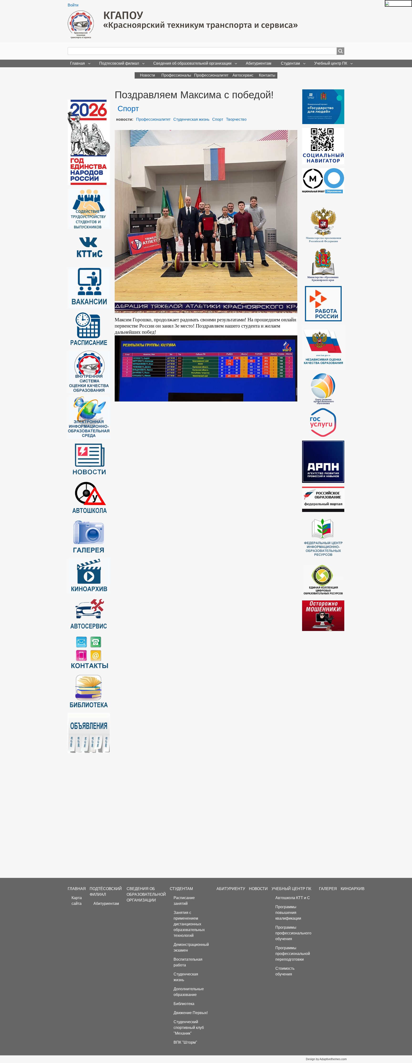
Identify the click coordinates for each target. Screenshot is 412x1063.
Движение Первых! (191, 1013)
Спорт (217, 119)
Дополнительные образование (189, 992)
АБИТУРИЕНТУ (230, 889)
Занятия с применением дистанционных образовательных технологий (189, 924)
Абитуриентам (258, 63)
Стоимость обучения (284, 971)
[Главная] (184, 24)
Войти (73, 5)
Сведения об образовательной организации (192, 63)
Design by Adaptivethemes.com (326, 1059)
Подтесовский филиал (119, 63)
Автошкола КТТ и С (292, 898)
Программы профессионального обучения (293, 933)
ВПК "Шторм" (185, 1042)
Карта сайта (77, 901)
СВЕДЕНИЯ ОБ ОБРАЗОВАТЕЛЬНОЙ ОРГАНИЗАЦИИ (146, 894)
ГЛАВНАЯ (77, 889)
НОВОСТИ (258, 889)
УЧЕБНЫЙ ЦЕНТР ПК (291, 889)
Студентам (290, 63)
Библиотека (184, 1004)
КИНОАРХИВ (353, 889)
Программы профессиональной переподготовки (292, 953)
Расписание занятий (184, 901)
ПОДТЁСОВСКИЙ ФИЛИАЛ (106, 891)
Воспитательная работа (188, 962)
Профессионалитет (153, 119)
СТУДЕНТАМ (181, 889)
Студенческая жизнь (191, 119)
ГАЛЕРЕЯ (328, 889)
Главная (77, 63)
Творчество (236, 119)
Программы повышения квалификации (288, 912)
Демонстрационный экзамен (191, 947)
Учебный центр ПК (330, 63)
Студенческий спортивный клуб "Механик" (189, 1027)
